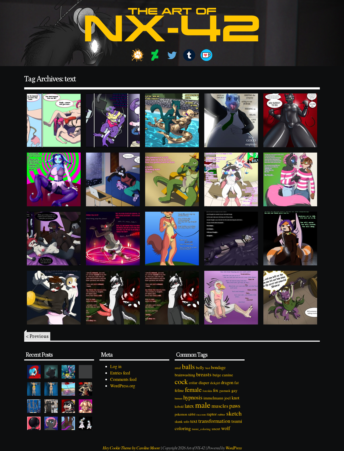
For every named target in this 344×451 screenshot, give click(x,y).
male (202, 404)
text (193, 421)
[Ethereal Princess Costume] (85, 423)
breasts (204, 374)
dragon (227, 382)
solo (186, 421)
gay (234, 390)
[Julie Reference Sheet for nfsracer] (34, 406)
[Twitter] (172, 55)
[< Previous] (172, 331)
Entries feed (120, 373)
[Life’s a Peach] (68, 389)
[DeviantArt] (155, 55)
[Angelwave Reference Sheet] (51, 406)
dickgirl (215, 383)
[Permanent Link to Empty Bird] (231, 238)
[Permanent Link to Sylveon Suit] (231, 179)
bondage (218, 367)
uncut (216, 428)
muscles (220, 405)
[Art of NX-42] (172, 45)
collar (193, 382)
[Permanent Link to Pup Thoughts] (172, 238)
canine (227, 374)
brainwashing (185, 374)
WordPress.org (122, 385)
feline (179, 390)
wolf (225, 428)
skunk (178, 421)
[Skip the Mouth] (85, 371)
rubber (221, 414)
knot (235, 398)
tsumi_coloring (201, 429)
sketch (234, 413)
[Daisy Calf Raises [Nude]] (51, 389)
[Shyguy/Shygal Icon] (34, 371)
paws (234, 405)
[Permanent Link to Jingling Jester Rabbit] (54, 179)
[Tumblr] (189, 55)
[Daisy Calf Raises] (34, 389)
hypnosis (192, 397)
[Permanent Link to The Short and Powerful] (290, 297)
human (178, 398)
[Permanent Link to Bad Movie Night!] (113, 179)
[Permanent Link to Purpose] (54, 238)
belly (200, 367)
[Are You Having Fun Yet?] (85, 389)
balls (188, 366)
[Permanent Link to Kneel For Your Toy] (290, 120)
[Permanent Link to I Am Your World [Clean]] (172, 297)
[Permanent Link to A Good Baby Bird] (231, 297)
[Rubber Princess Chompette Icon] (68, 406)
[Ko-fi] (206, 55)
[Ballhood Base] (34, 423)
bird (207, 368)
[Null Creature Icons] (51, 371)
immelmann (213, 398)
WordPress (233, 447)
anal (178, 367)
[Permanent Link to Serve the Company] (231, 120)
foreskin (207, 391)
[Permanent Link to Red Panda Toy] (290, 238)
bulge (217, 374)
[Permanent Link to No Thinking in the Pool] (172, 120)
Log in (115, 366)
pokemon (181, 414)
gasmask (224, 391)
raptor (212, 414)
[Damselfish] (68, 371)
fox (215, 390)
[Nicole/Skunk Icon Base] (51, 423)
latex (189, 405)
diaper (204, 382)
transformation (214, 420)
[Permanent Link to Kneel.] (172, 179)
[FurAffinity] (137, 55)
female (193, 389)
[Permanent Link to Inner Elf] (54, 120)
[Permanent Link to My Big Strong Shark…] (113, 120)
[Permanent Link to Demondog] (113, 238)
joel (227, 398)
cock (181, 381)
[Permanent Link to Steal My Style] (290, 179)
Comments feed (123, 379)
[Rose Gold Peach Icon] (85, 406)
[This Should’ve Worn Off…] (68, 423)
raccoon (201, 414)
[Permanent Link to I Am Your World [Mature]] (113, 297)
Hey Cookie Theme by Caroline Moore (131, 447)
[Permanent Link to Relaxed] (54, 297)
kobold (179, 407)
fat (236, 382)
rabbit (191, 414)
